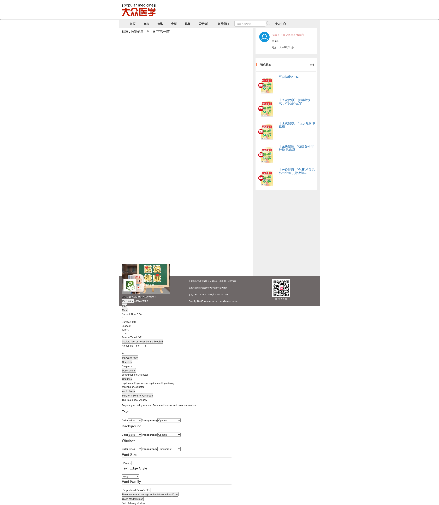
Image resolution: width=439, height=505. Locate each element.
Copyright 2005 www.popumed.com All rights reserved (214, 301)
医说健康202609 (290, 76)
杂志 (146, 24)
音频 (174, 24)
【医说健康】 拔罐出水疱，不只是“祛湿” (294, 101)
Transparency (149, 420)
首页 (132, 24)
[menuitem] (177, 383)
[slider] (177, 329)
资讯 (160, 24)
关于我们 (204, 24)
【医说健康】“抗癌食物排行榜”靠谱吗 (296, 148)
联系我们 (223, 24)
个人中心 (280, 24)
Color (125, 420)
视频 (187, 24)
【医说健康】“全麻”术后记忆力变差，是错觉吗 (297, 171)
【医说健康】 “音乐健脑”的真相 (297, 125)
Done (175, 494)
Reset (147, 494)
